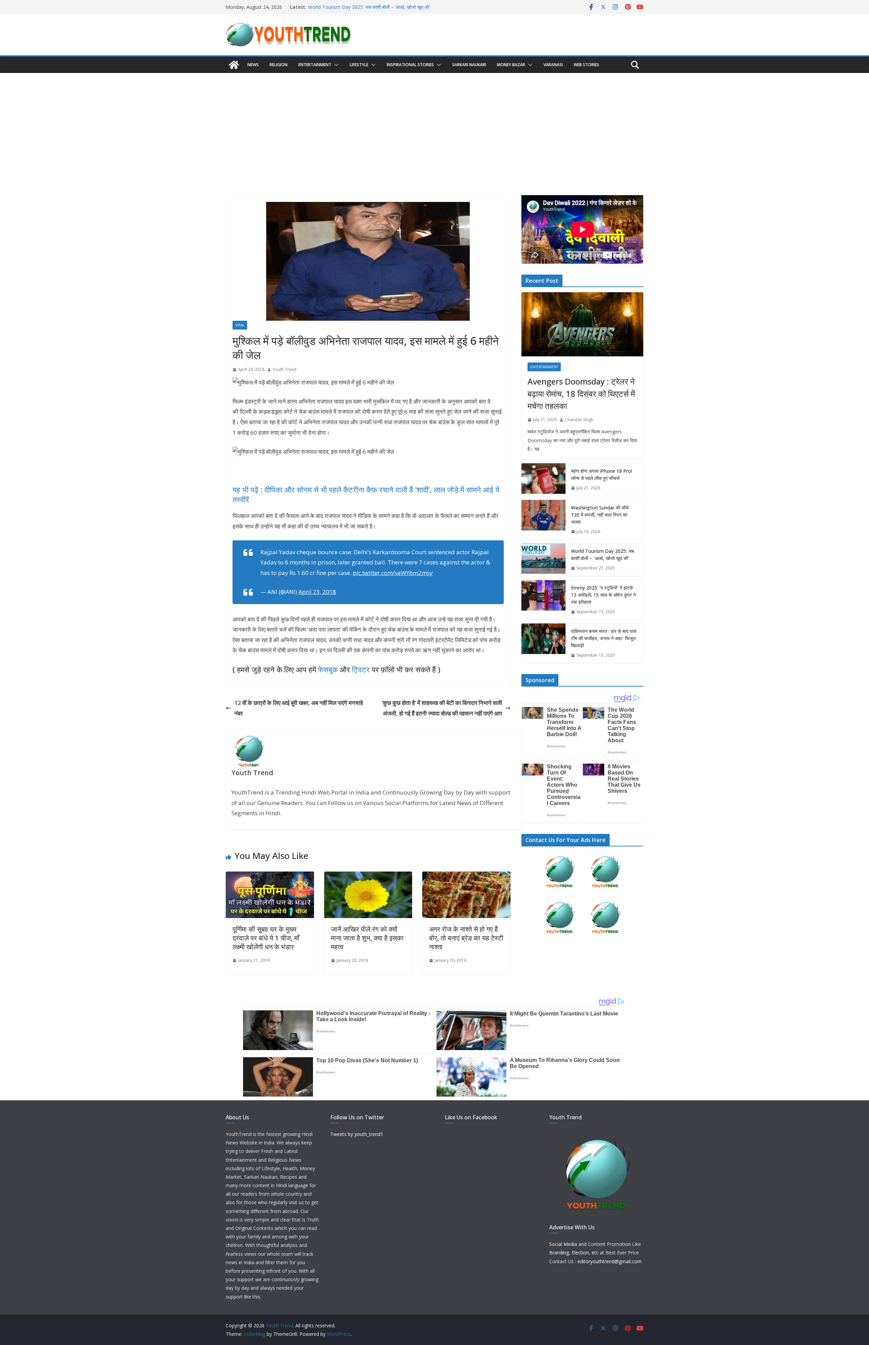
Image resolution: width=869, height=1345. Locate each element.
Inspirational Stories (410, 65)
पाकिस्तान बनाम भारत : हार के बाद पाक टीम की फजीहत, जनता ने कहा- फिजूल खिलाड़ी (603, 638)
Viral (239, 325)
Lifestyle (359, 65)
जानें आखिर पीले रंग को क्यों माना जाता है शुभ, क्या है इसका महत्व (367, 937)
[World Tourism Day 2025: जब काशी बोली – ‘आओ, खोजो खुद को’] (543, 559)
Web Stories (586, 65)
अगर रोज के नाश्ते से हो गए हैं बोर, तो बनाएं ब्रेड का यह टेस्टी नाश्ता (466, 937)
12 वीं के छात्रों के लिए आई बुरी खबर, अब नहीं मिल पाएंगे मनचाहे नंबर (298, 708)
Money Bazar (511, 65)
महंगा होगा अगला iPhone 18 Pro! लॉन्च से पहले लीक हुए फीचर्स (601, 474)
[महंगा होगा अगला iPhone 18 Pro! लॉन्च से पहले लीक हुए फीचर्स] (543, 479)
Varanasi (553, 65)
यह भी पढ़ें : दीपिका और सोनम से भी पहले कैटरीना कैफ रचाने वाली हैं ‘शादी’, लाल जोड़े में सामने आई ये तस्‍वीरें (366, 494)
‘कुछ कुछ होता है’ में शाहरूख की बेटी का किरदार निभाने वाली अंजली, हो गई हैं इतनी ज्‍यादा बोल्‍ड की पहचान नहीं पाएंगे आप (442, 708)
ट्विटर (361, 669)
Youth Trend (284, 369)
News (253, 65)
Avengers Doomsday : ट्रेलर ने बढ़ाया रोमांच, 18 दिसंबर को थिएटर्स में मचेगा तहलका (581, 393)
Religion (279, 65)
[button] (335, 65)
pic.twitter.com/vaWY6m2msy (393, 573)
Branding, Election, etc (573, 1252)
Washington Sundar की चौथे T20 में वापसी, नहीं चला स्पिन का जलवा (600, 514)
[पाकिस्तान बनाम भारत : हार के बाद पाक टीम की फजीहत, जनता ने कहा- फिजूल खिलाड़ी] (543, 643)
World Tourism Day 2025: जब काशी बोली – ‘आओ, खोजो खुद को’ (369, 7)
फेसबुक (328, 669)
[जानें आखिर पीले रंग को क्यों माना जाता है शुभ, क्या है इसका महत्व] (368, 876)
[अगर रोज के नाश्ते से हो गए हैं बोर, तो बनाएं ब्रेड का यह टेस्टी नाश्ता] (466, 876)
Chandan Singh (579, 420)
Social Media (563, 1244)
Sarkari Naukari (469, 65)
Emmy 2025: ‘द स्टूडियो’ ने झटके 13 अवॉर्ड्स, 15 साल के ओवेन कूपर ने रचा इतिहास (603, 594)
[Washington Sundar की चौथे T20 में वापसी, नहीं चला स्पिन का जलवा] (543, 520)
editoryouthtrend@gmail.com (609, 1261)
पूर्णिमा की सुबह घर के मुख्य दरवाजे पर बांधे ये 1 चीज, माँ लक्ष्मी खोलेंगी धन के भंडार (266, 937)
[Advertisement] (434, 123)
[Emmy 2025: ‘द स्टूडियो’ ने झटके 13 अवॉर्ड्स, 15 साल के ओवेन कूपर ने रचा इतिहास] (543, 600)
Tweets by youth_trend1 (356, 1134)
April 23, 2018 (317, 592)
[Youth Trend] (234, 65)
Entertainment (314, 65)
